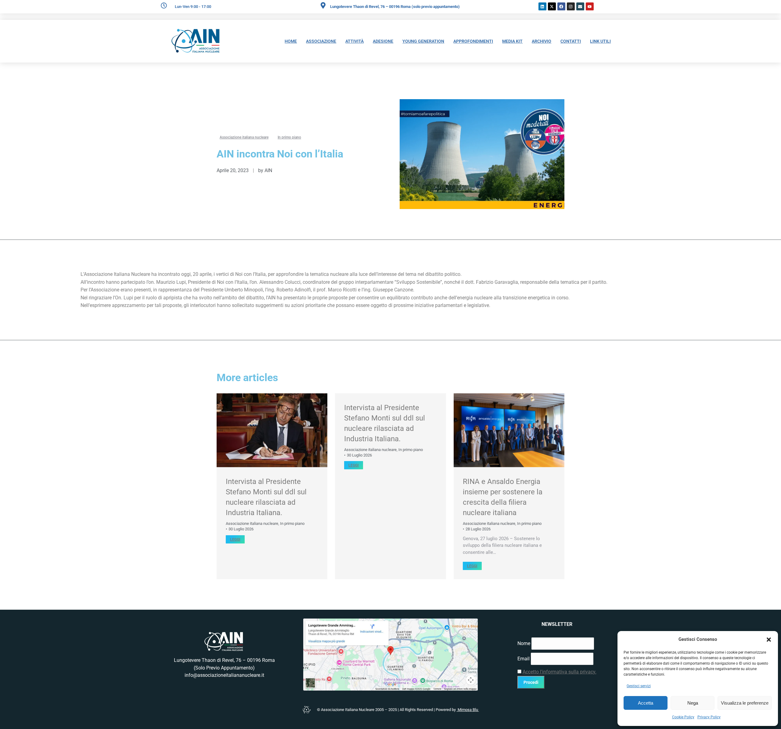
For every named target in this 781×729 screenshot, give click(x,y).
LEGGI (235, 539)
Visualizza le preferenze (744, 703)
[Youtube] (590, 6)
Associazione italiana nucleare (252, 523)
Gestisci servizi (639, 686)
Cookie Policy (683, 717)
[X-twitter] (552, 6)
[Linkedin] (542, 6)
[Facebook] (561, 6)
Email (523, 659)
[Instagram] (571, 6)
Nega (692, 703)
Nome (523, 643)
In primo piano (292, 523)
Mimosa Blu (468, 709)
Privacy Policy (709, 717)
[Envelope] (580, 6)
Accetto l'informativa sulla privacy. (559, 672)
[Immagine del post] (272, 430)
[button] (769, 640)
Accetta (645, 703)
